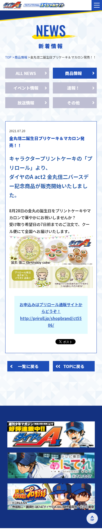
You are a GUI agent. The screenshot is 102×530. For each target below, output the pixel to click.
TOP (8, 57)
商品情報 (21, 57)
